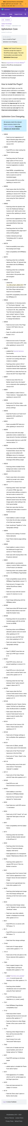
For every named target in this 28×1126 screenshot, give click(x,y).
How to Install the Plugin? (9, 39)
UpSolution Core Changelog (10, 42)
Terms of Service (9, 1118)
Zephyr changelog (9, 126)
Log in (4, 1102)
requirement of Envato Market (15, 62)
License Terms (19, 1118)
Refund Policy (18, 1121)
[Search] (25, 14)
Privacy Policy (9, 1121)
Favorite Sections (18, 351)
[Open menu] (25, 9)
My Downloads (19, 6)
